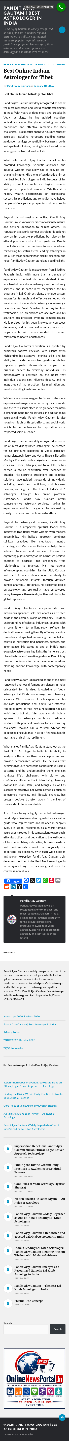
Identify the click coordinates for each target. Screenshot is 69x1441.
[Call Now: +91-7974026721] (61, 7)
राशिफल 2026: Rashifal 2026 (19, 1040)
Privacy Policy (12, 1032)
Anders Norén (24, 1434)
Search (8, 1322)
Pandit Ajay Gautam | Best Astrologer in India (23, 15)
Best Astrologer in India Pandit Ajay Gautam (34, 64)
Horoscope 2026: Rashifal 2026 (22, 1016)
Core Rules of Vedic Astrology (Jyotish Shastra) (30, 1105)
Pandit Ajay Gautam (18, 85)
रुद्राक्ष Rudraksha (13, 1047)
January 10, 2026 (44, 85)
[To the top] (62, 1417)
